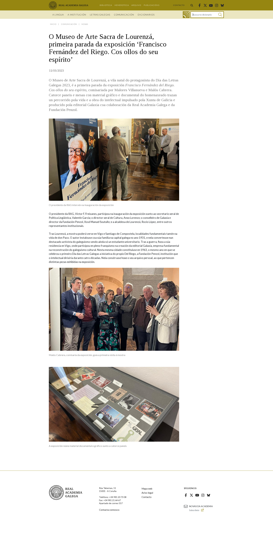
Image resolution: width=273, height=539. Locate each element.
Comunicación (124, 14)
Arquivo (136, 5)
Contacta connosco (109, 509)
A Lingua (58, 14)
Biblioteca (106, 5)
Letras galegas (100, 14)
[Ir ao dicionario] (186, 14)
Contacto (179, 5)
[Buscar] (191, 5)
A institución (77, 14)
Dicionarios (146, 14)
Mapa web (147, 488)
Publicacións (151, 5)
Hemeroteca (122, 5)
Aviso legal (147, 492)
